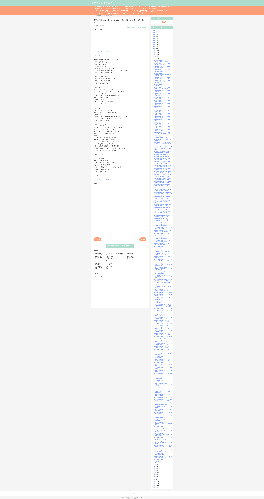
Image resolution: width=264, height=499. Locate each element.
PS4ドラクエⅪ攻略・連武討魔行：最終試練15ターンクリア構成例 (163, 280)
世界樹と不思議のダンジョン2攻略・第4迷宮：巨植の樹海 (162, 64)
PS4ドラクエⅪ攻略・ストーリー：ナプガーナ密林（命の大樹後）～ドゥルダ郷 (163, 442)
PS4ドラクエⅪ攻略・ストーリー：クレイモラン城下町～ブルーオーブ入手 (163, 461)
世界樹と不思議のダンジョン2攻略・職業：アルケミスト (162, 114)
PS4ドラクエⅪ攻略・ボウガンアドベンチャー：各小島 (163, 314)
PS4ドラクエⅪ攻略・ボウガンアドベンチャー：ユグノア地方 (163, 331)
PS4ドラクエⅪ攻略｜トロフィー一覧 (163, 292)
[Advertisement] (120, 39)
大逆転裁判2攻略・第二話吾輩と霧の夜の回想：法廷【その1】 (162, 208)
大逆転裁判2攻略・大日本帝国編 (161, 156)
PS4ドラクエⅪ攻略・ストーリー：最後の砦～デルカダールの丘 (163, 450)
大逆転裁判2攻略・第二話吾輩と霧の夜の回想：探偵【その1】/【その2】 (162, 212)
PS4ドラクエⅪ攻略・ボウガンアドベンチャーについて (163, 311)
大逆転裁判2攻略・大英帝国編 (161, 154)
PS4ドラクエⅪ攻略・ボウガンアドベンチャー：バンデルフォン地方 (163, 334)
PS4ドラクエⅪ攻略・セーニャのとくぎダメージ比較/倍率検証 (163, 241)
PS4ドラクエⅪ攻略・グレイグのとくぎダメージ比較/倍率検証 (163, 224)
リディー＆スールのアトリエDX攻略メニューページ (123, 8)
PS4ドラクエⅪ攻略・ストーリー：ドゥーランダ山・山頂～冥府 (163, 438)
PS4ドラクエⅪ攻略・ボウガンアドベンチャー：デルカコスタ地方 (163, 344)
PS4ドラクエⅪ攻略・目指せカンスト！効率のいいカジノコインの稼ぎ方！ (163, 423)
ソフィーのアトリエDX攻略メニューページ (101, 10)
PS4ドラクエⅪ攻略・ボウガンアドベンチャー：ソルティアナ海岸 (163, 327)
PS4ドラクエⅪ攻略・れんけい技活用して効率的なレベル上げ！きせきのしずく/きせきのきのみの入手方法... (163, 305)
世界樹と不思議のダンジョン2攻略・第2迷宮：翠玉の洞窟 (162, 81)
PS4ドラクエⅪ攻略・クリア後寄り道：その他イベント (162, 357)
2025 (154, 32)
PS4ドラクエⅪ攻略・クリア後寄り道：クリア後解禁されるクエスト (162, 360)
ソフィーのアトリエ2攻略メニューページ (122, 10)
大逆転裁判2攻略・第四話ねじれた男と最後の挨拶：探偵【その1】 (162, 182)
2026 (154, 30)
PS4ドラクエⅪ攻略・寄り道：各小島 (163, 397)
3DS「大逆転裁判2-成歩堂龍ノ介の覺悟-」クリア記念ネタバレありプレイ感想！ (163, 148)
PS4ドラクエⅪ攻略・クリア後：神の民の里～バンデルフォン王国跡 (163, 400)
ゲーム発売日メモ (142, 13)
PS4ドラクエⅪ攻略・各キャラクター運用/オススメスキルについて (163, 250)
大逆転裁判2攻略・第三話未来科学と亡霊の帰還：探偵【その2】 (162, 190)
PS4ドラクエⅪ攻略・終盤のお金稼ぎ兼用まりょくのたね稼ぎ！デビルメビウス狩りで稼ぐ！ (163, 268)
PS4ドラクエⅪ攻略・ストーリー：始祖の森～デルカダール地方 (163, 454)
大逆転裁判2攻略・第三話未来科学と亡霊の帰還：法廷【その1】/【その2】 (163, 193)
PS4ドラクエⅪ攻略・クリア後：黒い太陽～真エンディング (163, 353)
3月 (155, 472)
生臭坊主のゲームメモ (103, 2)
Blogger (134, 493)
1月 (155, 476)
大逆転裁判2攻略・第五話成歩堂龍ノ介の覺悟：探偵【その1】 (162, 166)
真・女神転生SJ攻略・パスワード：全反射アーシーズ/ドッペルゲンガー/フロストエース (162, 143)
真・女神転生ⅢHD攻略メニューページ (100, 8)
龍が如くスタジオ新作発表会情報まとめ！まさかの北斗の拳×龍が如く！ (163, 152)
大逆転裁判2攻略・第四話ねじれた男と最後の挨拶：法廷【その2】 (162, 175)
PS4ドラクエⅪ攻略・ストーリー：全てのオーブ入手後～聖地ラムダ (163, 457)
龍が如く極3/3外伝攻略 (147, 11)
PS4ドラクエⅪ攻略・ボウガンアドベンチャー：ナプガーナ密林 (163, 347)
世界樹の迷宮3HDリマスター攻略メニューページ (136, 6)
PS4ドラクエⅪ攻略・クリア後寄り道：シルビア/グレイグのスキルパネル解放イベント (162, 391)
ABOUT (123, 13)
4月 (155, 470)
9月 (155, 56)
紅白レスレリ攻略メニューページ (119, 11)
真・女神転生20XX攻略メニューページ (161, 10)
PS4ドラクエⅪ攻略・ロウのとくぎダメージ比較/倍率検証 (163, 228)
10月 (155, 54)
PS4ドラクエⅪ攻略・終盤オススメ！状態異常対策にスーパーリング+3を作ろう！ (163, 276)
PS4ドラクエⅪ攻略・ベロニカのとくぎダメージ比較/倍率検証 (163, 237)
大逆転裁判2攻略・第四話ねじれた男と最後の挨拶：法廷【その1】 (162, 179)
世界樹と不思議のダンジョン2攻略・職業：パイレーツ (162, 117)
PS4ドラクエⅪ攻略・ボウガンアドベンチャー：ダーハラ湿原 (163, 337)
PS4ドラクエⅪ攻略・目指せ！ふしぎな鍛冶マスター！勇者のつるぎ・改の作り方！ (163, 384)
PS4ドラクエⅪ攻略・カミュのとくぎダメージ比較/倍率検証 (163, 247)
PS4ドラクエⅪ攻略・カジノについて (163, 308)
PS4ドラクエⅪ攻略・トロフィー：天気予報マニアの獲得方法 (163, 295)
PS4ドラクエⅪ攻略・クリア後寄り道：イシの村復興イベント (162, 395)
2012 (154, 487)
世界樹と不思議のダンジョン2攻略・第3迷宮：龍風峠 (162, 70)
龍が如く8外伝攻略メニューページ (115, 6)
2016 (154, 479)
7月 (155, 464)
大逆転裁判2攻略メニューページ (103, 51)
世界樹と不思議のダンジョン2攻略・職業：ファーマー (162, 94)
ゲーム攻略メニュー (115, 13)
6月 (155, 466)
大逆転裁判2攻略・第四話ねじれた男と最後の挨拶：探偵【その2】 (162, 172)
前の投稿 (143, 239)
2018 (154, 46)
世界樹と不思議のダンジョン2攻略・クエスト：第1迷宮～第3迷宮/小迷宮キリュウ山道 (162, 74)
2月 (155, 474)
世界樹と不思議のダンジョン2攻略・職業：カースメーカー (162, 84)
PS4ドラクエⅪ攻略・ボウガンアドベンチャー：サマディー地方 (163, 340)
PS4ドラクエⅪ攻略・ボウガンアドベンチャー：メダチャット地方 (163, 324)
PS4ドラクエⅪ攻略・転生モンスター (163, 222)
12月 (155, 50)
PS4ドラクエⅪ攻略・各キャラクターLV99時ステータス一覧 (163, 254)
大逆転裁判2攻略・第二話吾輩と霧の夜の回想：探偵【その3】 (162, 205)
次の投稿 (97, 239)
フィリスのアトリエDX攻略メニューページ (147, 8)
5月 (155, 468)
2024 (154, 34)
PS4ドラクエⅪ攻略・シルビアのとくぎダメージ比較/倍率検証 (163, 234)
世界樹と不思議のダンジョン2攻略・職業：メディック (162, 120)
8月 (155, 58)
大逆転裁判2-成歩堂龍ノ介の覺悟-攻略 (136, 27)
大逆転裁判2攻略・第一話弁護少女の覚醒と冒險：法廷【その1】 (162, 219)
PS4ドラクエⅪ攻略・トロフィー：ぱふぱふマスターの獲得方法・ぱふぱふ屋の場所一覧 (163, 264)
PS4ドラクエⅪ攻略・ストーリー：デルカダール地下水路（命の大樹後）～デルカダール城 (163, 447)
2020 (154, 42)
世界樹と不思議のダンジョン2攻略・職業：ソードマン (162, 130)
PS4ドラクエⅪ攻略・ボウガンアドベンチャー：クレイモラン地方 (163, 321)
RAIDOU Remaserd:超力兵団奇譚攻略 (100, 11)
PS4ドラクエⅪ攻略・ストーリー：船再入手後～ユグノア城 (163, 431)
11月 (155, 52)
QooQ (134, 498)
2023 (154, 36)
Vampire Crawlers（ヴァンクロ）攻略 (100, 13)
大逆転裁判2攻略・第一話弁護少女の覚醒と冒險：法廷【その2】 (162, 216)
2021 (154, 40)
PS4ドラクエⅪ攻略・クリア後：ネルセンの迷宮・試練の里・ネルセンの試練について (163, 364)
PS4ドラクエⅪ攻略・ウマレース (162, 387)
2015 (154, 481)
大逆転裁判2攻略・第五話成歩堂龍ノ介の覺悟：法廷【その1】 (162, 169)
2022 (154, 38)
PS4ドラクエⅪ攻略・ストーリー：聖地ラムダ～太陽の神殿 (163, 416)
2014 (154, 483)
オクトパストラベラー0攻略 (134, 11)
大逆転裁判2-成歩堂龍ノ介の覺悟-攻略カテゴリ (120, 245)
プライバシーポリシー (131, 13)
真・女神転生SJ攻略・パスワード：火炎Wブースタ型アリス (162, 140)
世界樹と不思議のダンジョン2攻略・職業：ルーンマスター (162, 123)
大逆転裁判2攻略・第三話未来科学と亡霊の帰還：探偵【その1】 (162, 197)
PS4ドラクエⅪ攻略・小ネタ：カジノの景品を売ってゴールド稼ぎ (163, 302)
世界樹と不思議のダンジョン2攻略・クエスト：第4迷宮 (162, 67)
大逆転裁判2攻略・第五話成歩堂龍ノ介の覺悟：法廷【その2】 (162, 162)
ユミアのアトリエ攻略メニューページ (142, 10)
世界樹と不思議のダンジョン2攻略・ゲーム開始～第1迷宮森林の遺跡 (162, 133)
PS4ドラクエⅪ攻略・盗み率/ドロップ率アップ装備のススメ (163, 272)
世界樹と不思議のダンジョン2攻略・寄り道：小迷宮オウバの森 (162, 61)
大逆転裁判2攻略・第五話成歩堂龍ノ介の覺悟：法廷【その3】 (162, 159)
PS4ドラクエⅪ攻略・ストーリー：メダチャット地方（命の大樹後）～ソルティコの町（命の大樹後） (163, 434)
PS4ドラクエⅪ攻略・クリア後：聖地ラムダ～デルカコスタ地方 (163, 403)
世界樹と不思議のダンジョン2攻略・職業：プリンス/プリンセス (162, 88)
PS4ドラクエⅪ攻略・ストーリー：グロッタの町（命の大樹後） (163, 427)
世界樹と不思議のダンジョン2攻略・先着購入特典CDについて (162, 136)
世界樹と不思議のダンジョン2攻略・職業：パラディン (162, 127)
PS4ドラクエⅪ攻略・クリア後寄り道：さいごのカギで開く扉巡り (162, 290)
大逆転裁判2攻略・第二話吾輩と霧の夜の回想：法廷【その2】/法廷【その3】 (163, 201)
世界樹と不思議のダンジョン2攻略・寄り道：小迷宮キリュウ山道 (162, 78)
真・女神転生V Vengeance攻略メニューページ (160, 6)
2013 (154, 485)
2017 (154, 48)
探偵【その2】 (98, 55)
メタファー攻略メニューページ (98, 6)
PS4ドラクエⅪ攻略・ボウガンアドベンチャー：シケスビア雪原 (163, 318)
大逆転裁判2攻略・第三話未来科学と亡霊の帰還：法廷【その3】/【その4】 (163, 186)
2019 (154, 44)
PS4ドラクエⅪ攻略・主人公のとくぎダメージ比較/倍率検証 (163, 244)
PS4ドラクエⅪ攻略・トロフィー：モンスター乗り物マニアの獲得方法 (163, 260)
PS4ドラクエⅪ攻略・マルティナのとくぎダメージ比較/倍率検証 (163, 231)
